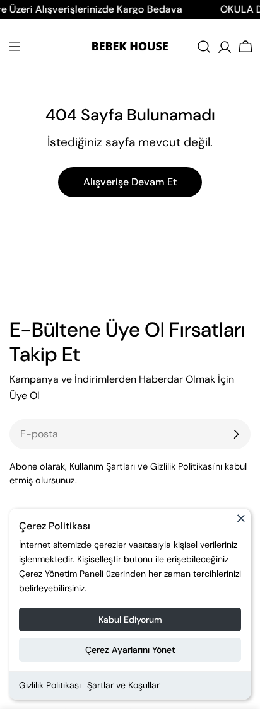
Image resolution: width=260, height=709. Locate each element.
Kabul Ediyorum (130, 619)
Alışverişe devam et (130, 181)
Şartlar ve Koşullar (123, 685)
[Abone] (236, 434)
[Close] (241, 524)
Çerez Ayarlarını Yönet (130, 649)
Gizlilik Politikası (50, 685)
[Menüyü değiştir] (14, 46)
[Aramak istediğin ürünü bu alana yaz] (203, 46)
